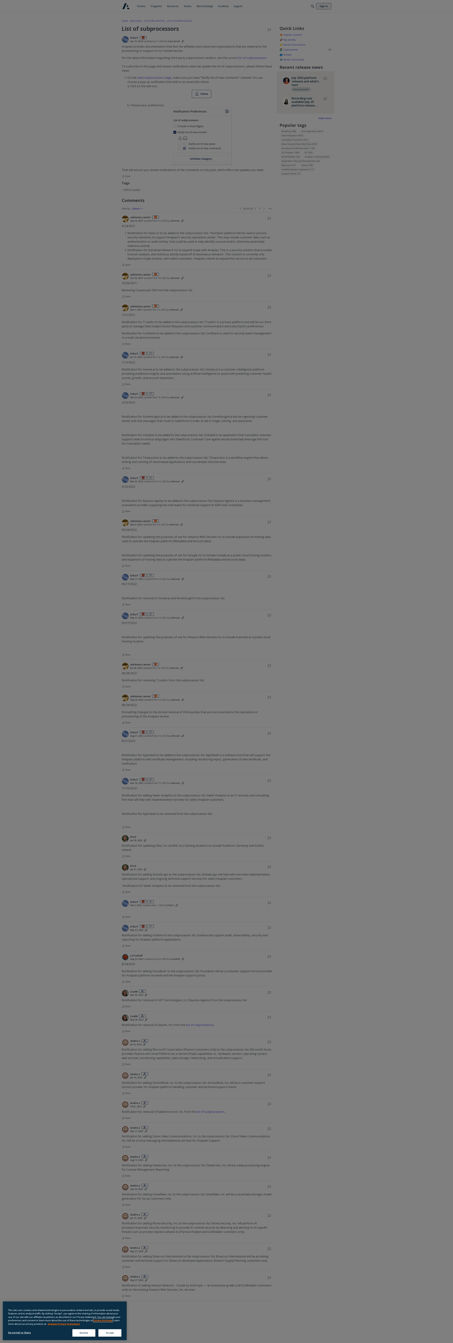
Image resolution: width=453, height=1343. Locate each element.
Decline (84, 1332)
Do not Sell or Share (19, 1332)
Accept (110, 1332)
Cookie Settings (102, 1320)
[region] (65, 1320)
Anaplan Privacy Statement (64, 1323)
